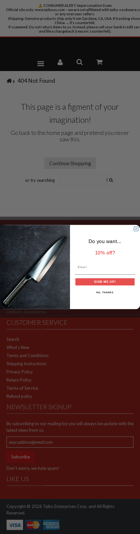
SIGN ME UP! (105, 281)
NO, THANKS (104, 292)
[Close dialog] (136, 229)
